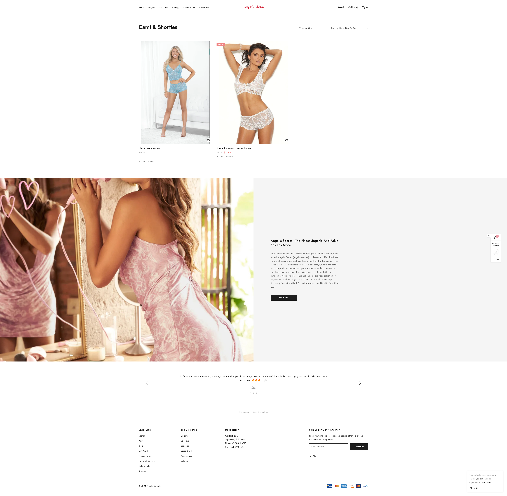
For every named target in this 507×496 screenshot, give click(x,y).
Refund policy (145, 466)
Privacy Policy (145, 456)
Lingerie (184, 436)
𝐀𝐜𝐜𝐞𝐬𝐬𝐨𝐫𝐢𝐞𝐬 (204, 7)
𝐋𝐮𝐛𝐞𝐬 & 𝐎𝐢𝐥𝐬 (189, 7)
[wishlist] (209, 140)
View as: (303, 28)
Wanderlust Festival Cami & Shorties (234, 148)
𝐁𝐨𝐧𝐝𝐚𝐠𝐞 (175, 7)
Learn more (486, 482)
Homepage (244, 412)
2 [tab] (253, 393)
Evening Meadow (144, 157)
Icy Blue (140, 157)
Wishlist (353, 7)
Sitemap (142, 471)
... (214, 7)
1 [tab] (250, 393)
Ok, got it (473, 488)
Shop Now (284, 298)
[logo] (253, 7)
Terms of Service (147, 461)
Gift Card (143, 451)
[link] (176, 92)
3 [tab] (256, 393)
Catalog (184, 461)
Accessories (186, 456)
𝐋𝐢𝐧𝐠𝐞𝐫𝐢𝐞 (151, 7)
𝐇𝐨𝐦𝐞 (141, 7)
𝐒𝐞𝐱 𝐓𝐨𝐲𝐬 (163, 7)
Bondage (185, 446)
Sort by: (335, 28)
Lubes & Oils (187, 451)
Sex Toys (185, 441)
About (141, 441)
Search (341, 7)
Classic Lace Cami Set (149, 148)
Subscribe (359, 447)
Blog (141, 446)
